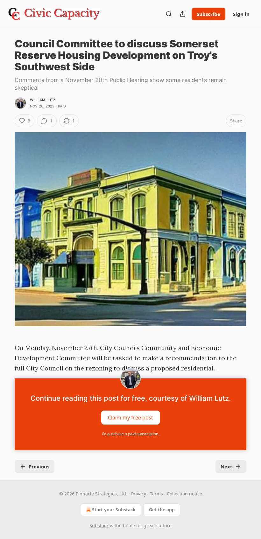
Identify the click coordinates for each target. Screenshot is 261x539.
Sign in (241, 14)
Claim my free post (130, 417)
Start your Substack (114, 510)
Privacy (138, 494)
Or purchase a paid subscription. (130, 434)
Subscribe (208, 14)
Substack (99, 525)
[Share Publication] (182, 14)
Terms (156, 494)
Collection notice (184, 494)
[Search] (168, 14)
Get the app (162, 510)
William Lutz (42, 100)
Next (226, 466)
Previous (39, 466)
